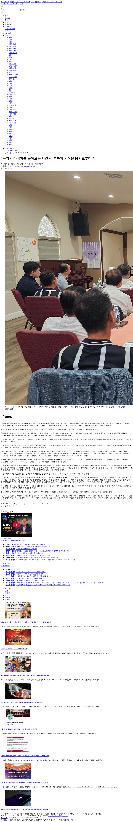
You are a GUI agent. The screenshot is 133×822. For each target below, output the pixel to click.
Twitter (13, 4)
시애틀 (44, 2)
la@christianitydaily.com (26, 166)
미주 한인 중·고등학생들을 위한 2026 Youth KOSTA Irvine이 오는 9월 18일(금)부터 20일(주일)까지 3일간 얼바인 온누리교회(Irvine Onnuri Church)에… (55, 653)
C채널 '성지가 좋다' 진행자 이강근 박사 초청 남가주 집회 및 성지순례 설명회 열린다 (26, 622)
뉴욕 (32, 2)
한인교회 (12, 46)
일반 (10, 133)
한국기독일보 (57, 2)
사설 (10, 99)
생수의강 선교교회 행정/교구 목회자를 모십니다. (28, 555)
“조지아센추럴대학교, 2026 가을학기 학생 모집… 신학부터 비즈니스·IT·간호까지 (25, 756)
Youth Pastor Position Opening (21, 549)
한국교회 (12, 48)
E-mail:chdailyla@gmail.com (58, 816)
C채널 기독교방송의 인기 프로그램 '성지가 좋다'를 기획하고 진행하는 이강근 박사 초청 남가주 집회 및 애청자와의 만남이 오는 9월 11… (51, 626)
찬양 (10, 131)
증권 (10, 57)
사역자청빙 (13, 114)
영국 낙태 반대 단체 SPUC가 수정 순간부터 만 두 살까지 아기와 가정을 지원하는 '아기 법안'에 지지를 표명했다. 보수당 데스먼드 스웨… (50, 706)
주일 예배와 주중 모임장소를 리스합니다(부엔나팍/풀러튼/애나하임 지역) (37, 585)
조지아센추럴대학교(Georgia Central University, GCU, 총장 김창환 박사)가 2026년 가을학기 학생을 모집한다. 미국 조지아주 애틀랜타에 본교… (52, 760)
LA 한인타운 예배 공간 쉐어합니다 (23, 578)
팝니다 (11, 118)
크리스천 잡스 (10, 29)
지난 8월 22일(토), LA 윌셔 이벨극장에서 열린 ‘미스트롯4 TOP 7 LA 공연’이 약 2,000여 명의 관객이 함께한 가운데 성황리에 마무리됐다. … (51, 680)
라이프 (7, 22)
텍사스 (49, 2)
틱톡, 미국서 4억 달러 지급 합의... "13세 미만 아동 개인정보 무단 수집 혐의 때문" (25, 809)
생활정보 (12, 94)
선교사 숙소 (12, 569)
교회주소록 (13, 53)
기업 (10, 59)
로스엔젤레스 (25, 2)
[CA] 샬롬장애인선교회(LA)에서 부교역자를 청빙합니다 (31, 557)
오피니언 (8, 24)
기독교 (7, 18)
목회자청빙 (13, 112)
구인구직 (12, 123)
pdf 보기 (8, 33)
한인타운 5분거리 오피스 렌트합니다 (24, 574)
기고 (10, 107)
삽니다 (11, 116)
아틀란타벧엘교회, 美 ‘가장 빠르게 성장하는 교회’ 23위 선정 (19, 729)
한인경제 (12, 64)
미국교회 (12, 44)
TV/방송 (12, 92)
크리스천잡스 (6, 538)
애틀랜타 (37, 2)
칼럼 (10, 101)
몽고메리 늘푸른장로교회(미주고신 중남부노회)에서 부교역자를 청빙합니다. (37, 551)
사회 (10, 40)
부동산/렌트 (5, 566)
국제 (10, 42)
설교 (10, 125)
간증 (10, 129)
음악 (10, 85)
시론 (10, 103)
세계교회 (12, 50)
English (17, 2)
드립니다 (12, 120)
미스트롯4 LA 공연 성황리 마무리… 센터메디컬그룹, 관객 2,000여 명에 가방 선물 (25, 675)
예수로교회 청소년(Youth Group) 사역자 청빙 (25, 544)
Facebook (7, 4)
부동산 (11, 61)
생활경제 (12, 68)
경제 (6, 20)
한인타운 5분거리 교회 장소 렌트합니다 (25, 572)
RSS (2, 4)
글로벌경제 (13, 66)
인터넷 (11, 79)
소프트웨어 (13, 77)
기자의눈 (12, 109)
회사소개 (4, 818)
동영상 (7, 31)
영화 (10, 88)
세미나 (11, 127)
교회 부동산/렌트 (7, 563)
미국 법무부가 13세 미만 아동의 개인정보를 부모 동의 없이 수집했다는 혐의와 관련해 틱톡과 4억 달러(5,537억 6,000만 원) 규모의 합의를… (51, 814)
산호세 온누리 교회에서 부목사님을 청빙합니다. (27, 546)
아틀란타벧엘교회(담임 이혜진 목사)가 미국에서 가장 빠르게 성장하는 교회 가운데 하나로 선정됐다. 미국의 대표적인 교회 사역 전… (49, 733)
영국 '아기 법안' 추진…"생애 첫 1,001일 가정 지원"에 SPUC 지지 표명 (22, 702)
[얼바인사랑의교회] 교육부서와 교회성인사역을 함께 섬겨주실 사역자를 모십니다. (41, 560)
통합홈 (12, 2)
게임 (10, 81)
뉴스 (6, 16)
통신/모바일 (13, 75)
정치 (10, 37)
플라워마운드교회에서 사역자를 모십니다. (24, 553)
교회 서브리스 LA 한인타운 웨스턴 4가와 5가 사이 (29, 576)
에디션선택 (5, 2)
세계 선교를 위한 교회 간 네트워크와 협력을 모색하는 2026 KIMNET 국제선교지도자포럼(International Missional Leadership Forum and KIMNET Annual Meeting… (59, 787)
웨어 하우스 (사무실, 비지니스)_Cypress (25, 580)
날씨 (10, 96)
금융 (10, 55)
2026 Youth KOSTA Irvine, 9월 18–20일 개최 (14, 649)
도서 (10, 90)
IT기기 (11, 72)
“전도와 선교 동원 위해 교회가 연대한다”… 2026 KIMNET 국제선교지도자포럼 (24, 782)
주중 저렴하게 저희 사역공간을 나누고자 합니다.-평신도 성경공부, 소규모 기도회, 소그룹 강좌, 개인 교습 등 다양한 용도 (55, 583)
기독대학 (8, 26)
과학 (10, 83)
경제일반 (12, 70)
